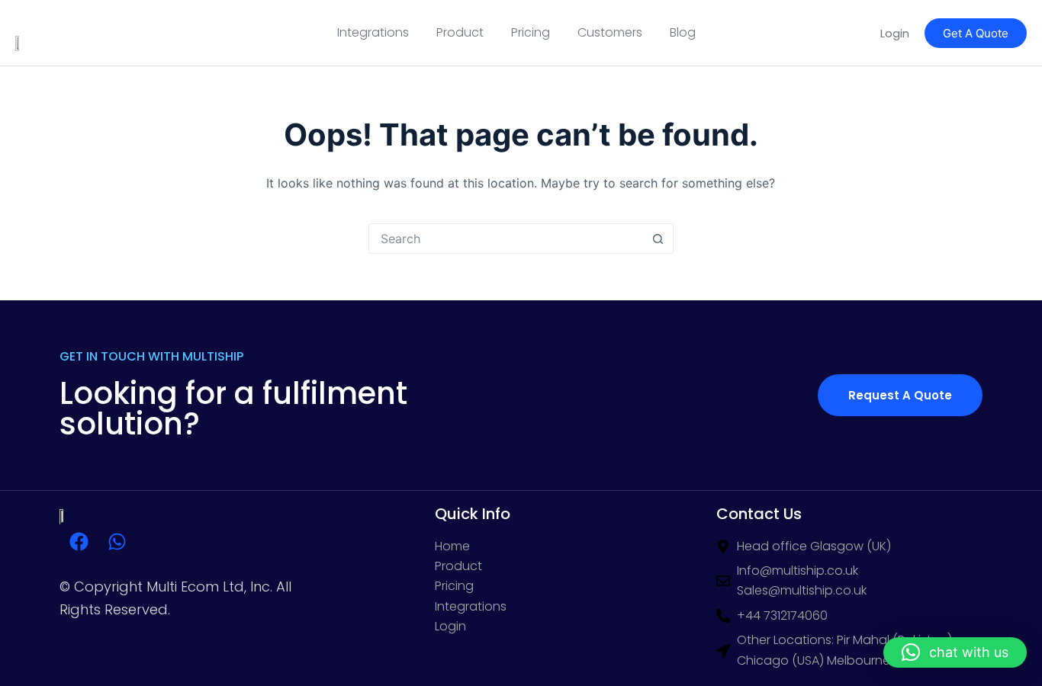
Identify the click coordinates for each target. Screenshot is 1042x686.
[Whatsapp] (117, 541)
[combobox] (506, 238)
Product (460, 32)
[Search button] (658, 238)
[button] (955, 652)
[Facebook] (78, 541)
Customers (609, 32)
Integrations (373, 32)
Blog (683, 32)
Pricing (530, 32)
